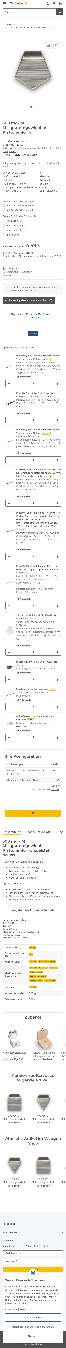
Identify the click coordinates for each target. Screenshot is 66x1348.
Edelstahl (53, 968)
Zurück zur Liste (12, 24)
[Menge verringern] (9, 383)
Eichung (33, 961)
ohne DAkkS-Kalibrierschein (21, 205)
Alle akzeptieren (33, 1317)
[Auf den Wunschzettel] (56, 45)
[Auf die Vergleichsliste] (48, 45)
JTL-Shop (38, 1344)
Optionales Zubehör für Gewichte (25, 780)
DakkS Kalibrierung (47, 961)
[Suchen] (59, 11)
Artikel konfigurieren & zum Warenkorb (33, 1326)
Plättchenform (36, 980)
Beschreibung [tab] (12, 831)
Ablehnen (33, 1336)
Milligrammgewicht (38, 976)
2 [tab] (35, 107)
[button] (48, 3)
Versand (29, 252)
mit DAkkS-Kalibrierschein (20, 210)
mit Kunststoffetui (16, 225)
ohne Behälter (14, 220)
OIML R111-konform (38, 968)
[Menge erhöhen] (57, 383)
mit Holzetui (12, 234)
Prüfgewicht (50, 980)
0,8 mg (32, 947)
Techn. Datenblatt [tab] (38, 831)
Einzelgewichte (36, 972)
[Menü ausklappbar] (4, 2)
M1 (31, 954)
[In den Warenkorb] (5, 37)
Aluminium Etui (14, 230)
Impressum (11, 1309)
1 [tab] (31, 107)
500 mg (33, 987)
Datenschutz (26, 1309)
